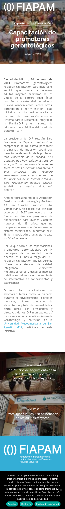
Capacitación (22, 23)
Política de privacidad (47, 504)
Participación (43, 23)
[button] (59, 7)
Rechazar (26, 504)
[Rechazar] (60, 490)
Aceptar (12, 504)
